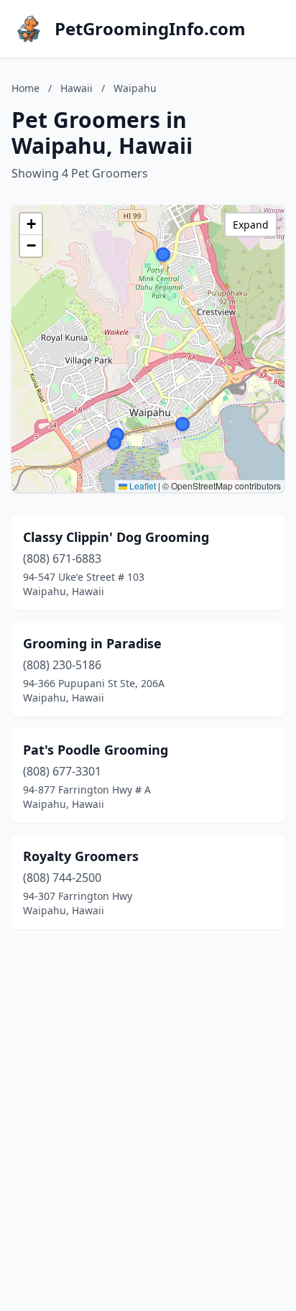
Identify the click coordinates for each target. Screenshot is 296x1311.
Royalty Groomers (81, 856)
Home (25, 88)
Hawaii (76, 88)
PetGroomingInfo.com (150, 28)
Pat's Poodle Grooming (95, 749)
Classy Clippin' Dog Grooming (116, 537)
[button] (163, 254)
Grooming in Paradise (92, 643)
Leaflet (141, 485)
